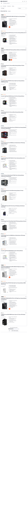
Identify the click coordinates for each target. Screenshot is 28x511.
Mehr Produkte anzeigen (15, 330)
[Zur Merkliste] (24, 1)
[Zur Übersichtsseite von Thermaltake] (2, 204)
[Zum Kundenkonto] (23, 1)
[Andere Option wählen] (25, 8)
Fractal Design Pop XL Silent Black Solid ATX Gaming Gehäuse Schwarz (13, 221)
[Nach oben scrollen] (9, 330)
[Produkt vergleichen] (7, 25)
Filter (4, 8)
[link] (14, 21)
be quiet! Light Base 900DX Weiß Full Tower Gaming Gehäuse (12, 250)
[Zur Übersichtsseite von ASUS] (2, 14)
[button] (9, 27)
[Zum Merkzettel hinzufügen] (25, 14)
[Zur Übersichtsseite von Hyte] (2, 125)
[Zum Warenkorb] (26, 1)
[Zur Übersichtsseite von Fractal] (2, 110)
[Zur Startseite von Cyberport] (4, 1)
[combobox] (22, 8)
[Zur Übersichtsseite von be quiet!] (2, 31)
